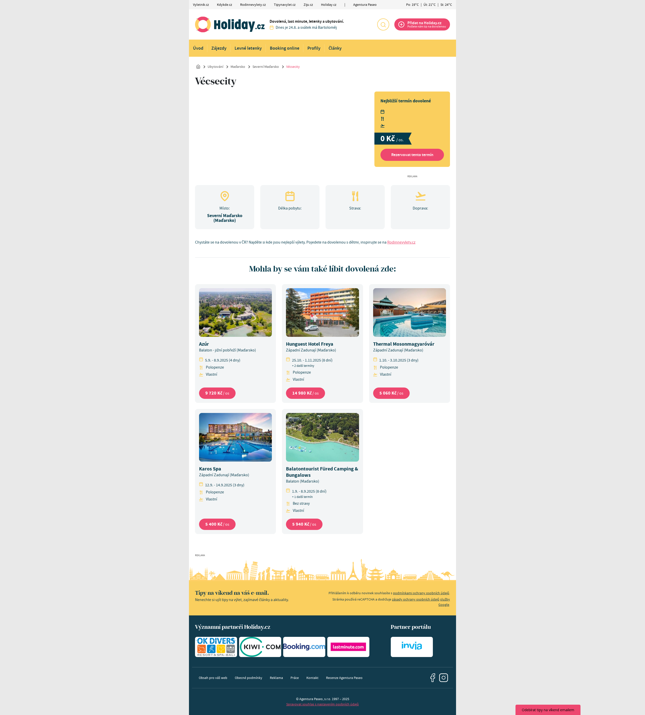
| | (429, 4)
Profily (313, 48)
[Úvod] (198, 66)
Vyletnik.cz (201, 4)
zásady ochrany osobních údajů (415, 599)
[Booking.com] (304, 647)
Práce (295, 677)
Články (335, 48)
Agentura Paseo (365, 4)
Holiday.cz (328, 4)
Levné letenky (248, 48)
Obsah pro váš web (213, 677)
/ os (217, 393)
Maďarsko (238, 66)
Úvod (198, 48)
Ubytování (215, 66)
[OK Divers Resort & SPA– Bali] (216, 647)
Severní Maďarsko (265, 66)
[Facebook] (432, 677)
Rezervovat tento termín (412, 154)
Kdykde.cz (224, 4)
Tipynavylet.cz (285, 4)
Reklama (276, 677)
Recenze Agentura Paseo (344, 677)
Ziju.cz (308, 4)
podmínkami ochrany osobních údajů (421, 593)
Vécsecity (293, 66)
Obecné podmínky (248, 677)
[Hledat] (383, 24)
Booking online (284, 48)
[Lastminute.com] (348, 647)
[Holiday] (230, 24)
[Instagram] (443, 677)
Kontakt (312, 677)
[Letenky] (260, 647)
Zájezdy (219, 48)
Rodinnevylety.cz (253, 4)
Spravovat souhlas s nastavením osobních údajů (322, 704)
